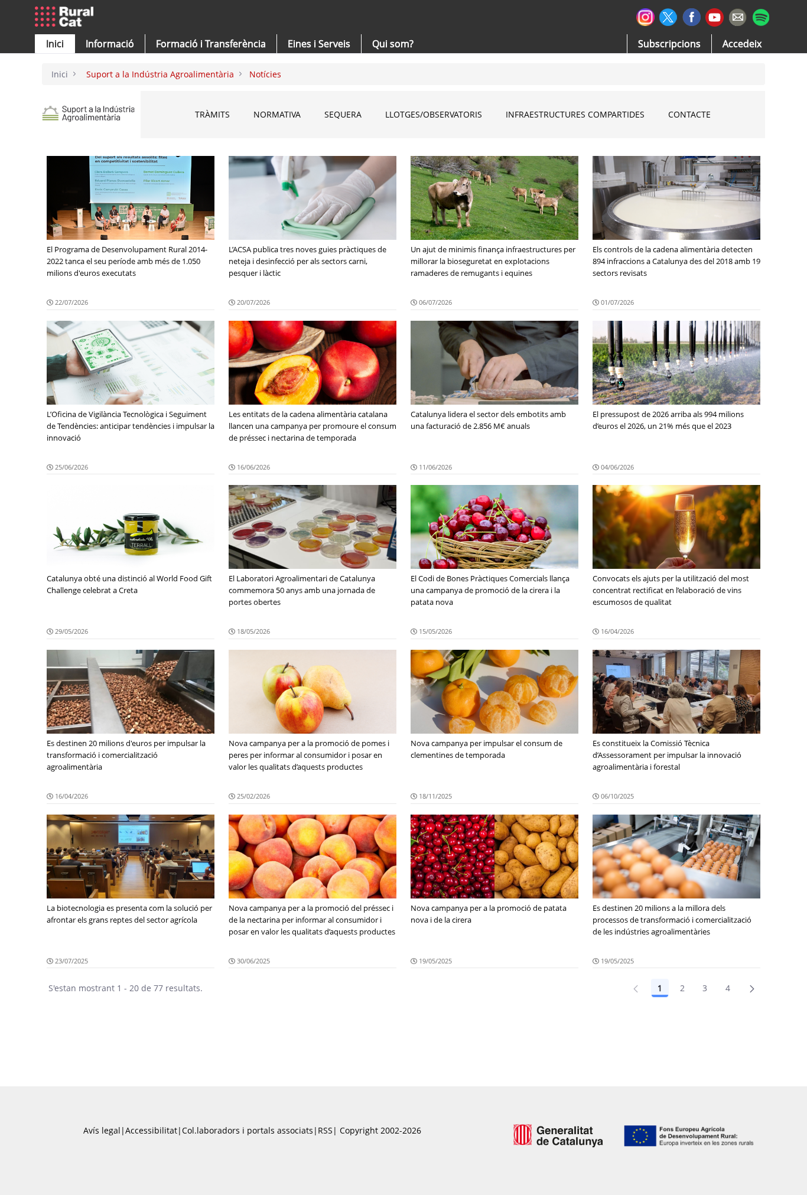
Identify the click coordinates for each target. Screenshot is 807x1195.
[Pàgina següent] (752, 988)
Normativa (277, 114)
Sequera (343, 114)
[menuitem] (210, 43)
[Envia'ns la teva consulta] (737, 15)
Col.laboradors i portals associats (247, 1130)
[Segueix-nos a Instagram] (645, 15)
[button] (54, 43)
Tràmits (212, 114)
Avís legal (102, 1130)
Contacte (689, 114)
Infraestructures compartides (575, 114)
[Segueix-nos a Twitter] (668, 15)
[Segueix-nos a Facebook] (691, 15)
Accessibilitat (151, 1130)
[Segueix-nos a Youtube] (714, 16)
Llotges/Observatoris (433, 114)
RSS (325, 1130)
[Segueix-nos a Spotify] (760, 15)
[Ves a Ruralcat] (66, 17)
